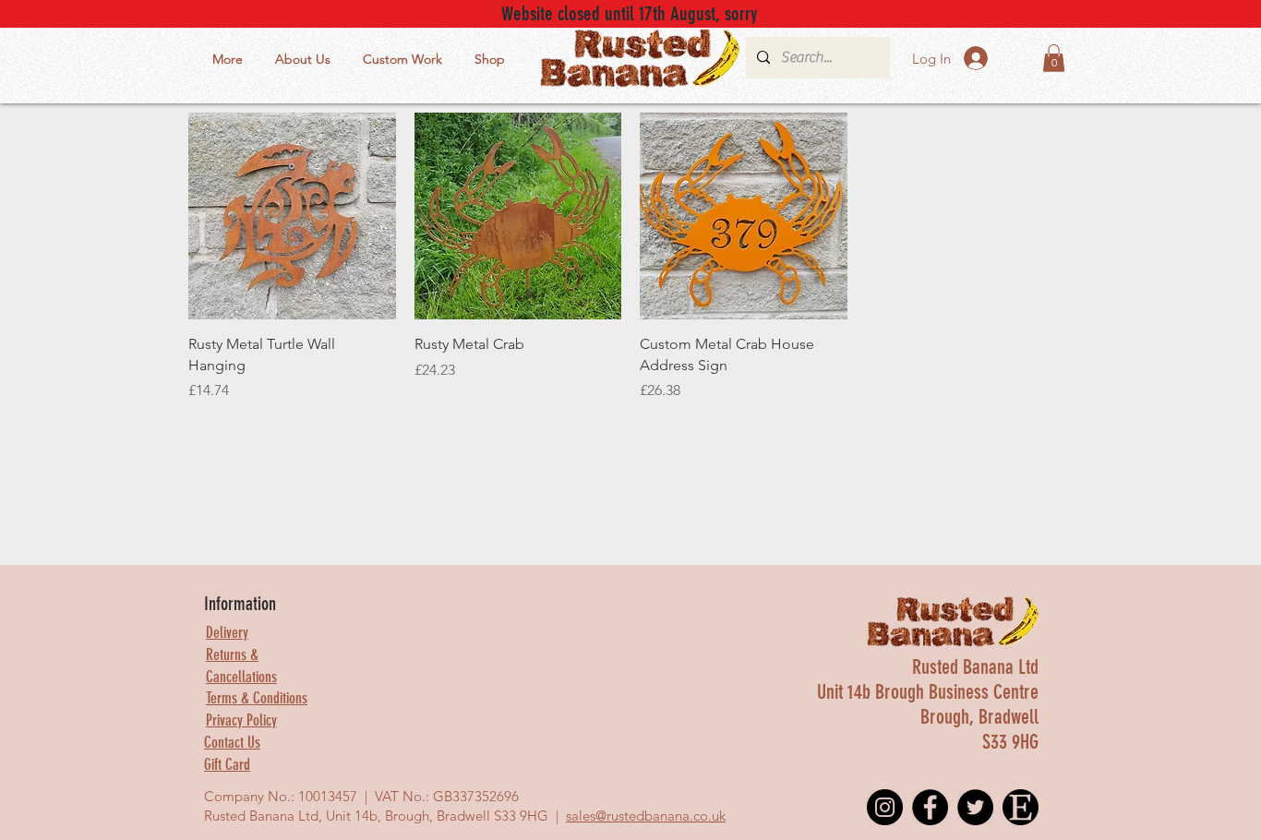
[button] (1053, 58)
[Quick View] (292, 216)
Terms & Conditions (256, 698)
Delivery (227, 632)
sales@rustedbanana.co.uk (646, 815)
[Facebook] (930, 807)
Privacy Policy (241, 720)
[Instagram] (885, 807)
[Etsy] (1021, 807)
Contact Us (232, 742)
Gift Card (227, 764)
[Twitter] (975, 807)
